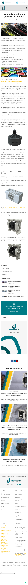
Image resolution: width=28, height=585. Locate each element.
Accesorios (17, 505)
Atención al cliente (5, 497)
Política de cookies (19, 555)
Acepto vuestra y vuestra (20, 554)
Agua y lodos (3, 528)
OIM (16, 516)
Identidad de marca (5, 503)
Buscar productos (14, 311)
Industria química (4, 533)
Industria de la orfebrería (6, 549)
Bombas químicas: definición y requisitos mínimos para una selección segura (14, 460)
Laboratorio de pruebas (6, 502)
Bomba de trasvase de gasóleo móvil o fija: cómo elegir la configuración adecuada (14, 394)
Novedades (4, 274)
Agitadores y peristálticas (20, 506)
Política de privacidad (20, 554)
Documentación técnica (7, 271)
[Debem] (3, 8)
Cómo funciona (5, 268)
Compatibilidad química (20, 518)
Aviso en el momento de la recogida (7, 572)
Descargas (17, 515)
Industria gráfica (4, 545)
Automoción (3, 525)
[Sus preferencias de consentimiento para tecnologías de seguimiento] (25, 582)
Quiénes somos (4, 493)
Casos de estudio (18, 519)
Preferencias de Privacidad (6, 565)
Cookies (25, 565)
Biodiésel (3, 527)
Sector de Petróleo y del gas (7, 543)
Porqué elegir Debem (5, 494)
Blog (2, 509)
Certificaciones (4, 496)
